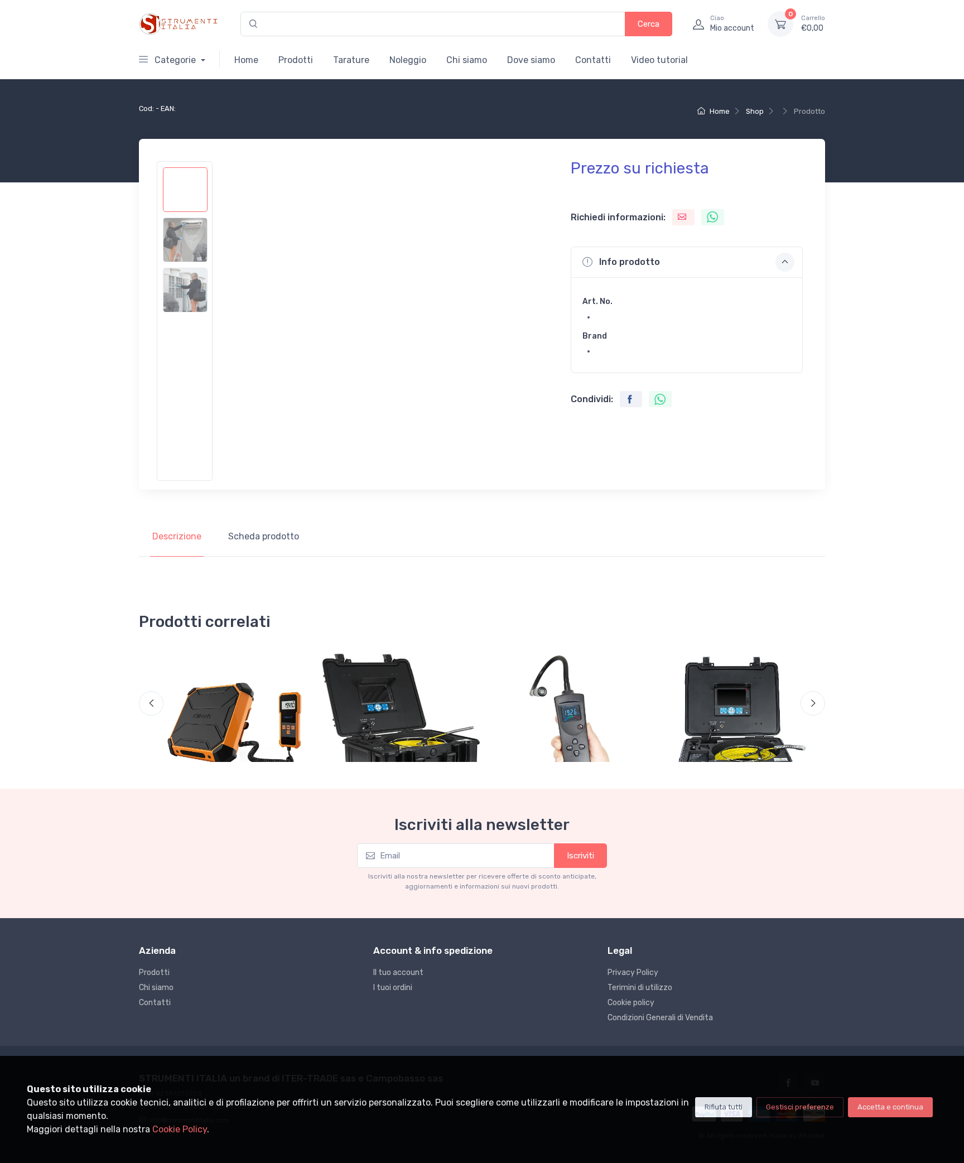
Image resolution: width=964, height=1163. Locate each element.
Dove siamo (531, 60)
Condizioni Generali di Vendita (660, 1017)
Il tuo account (398, 972)
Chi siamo (466, 60)
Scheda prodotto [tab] (263, 536)
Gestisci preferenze (800, 1107)
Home (246, 60)
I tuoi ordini (392, 987)
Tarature (351, 60)
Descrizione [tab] (176, 536)
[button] (686, 262)
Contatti (593, 60)
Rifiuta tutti (724, 1107)
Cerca (648, 24)
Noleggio (407, 60)
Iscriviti (580, 856)
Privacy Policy (633, 972)
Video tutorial (659, 60)
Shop (755, 111)
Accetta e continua (890, 1107)
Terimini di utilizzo (640, 987)
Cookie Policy (179, 1129)
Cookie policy (631, 1002)
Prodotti (295, 60)
